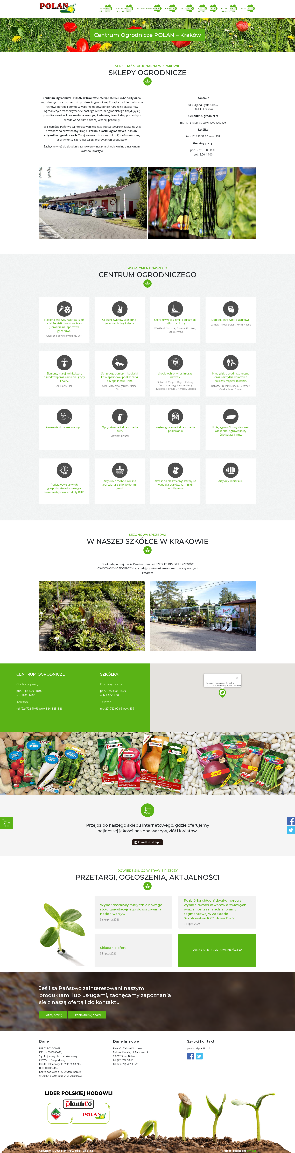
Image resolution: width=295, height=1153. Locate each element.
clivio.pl (251, 1150)
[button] (222, 693)
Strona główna (105, 10)
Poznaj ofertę (53, 1015)
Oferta (170, 8)
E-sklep (201, 10)
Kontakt (247, 8)
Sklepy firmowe (147, 8)
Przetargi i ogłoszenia (123, 10)
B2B (212, 8)
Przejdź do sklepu (148, 842)
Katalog (186, 8)
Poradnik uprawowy (228, 10)
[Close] (237, 678)
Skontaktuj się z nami (87, 1015)
